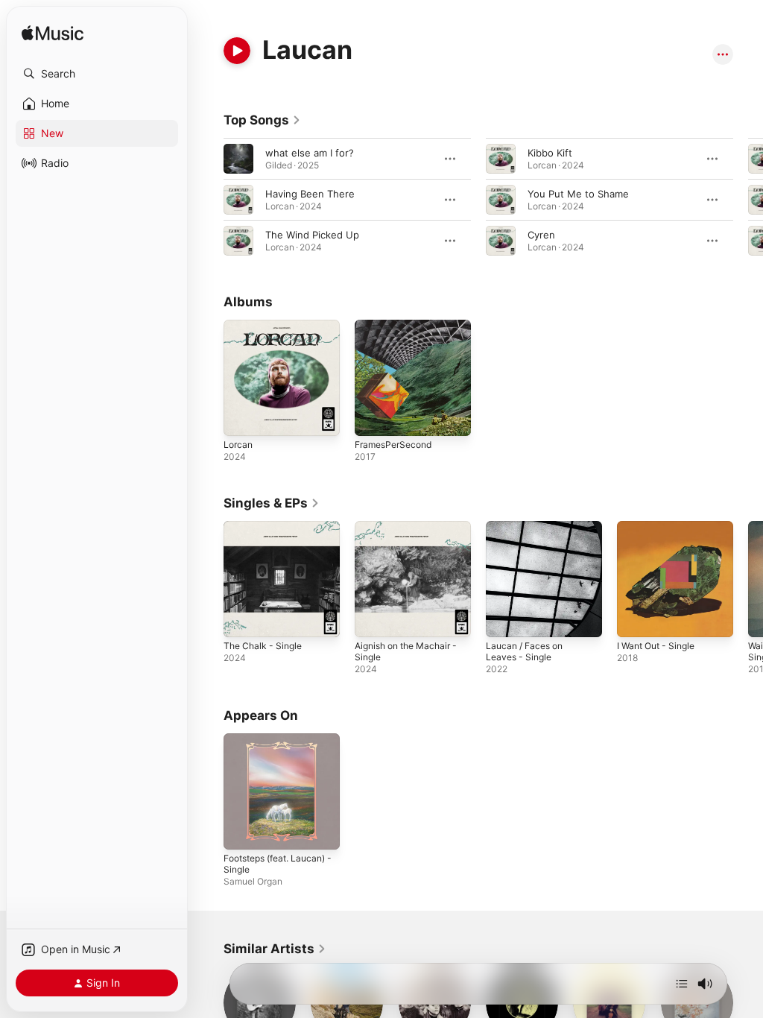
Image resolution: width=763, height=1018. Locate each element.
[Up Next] (682, 983)
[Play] (237, 50)
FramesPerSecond (393, 444)
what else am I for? (309, 153)
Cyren (541, 235)
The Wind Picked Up (312, 235)
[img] (52, 33)
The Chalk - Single (263, 645)
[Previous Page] (208, 199)
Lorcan (238, 444)
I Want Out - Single (655, 645)
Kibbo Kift (550, 153)
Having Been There (310, 194)
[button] (96, 73)
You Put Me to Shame (578, 194)
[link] (262, 120)
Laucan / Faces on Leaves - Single (524, 651)
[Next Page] (748, 199)
